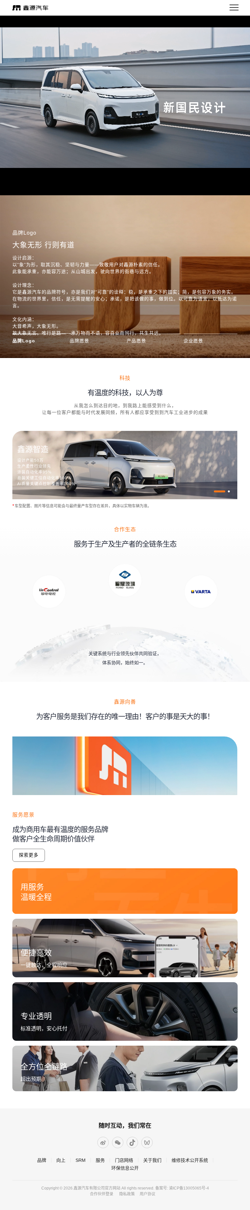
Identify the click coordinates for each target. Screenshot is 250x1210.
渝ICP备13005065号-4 (189, 1188)
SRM (81, 1160)
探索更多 (28, 855)
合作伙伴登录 (101, 1194)
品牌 (41, 1160)
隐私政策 (127, 1194)
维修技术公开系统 (190, 1160)
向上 (60, 1160)
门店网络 (124, 1160)
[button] (215, 491)
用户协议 (147, 1194)
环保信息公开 (125, 1168)
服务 (100, 1160)
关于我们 (152, 1160)
